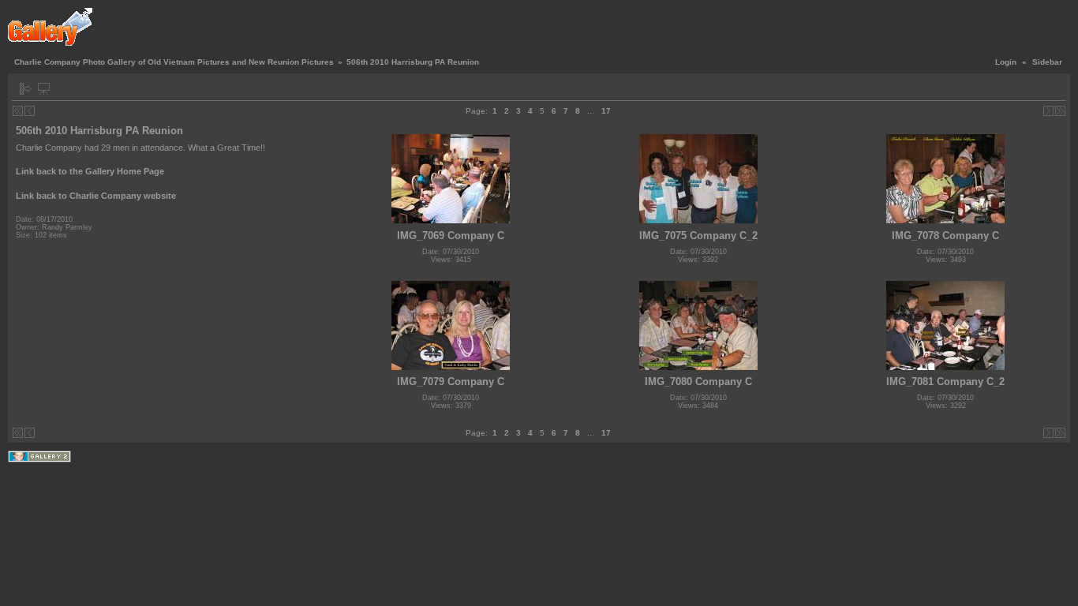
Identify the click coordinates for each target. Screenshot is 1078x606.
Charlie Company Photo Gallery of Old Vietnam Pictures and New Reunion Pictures (174, 62)
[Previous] (30, 111)
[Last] (1060, 111)
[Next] (1048, 111)
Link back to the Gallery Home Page (90, 171)
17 (606, 111)
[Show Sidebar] (26, 89)
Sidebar (1047, 62)
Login (1005, 62)
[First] (18, 111)
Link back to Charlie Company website (96, 195)
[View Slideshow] (44, 89)
